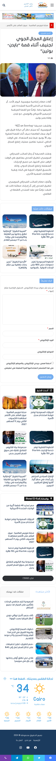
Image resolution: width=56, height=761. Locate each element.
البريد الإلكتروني (46, 340)
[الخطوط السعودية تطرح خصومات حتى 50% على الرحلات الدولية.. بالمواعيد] (41, 252)
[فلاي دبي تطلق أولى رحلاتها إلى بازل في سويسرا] (44, 662)
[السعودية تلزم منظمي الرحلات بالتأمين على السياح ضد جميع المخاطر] (44, 606)
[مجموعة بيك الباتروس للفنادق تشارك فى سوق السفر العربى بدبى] (14, 437)
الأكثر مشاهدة (43, 592)
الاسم (50, 328)
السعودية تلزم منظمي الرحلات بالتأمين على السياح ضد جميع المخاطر (18, 604)
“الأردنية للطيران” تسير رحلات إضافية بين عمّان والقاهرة (16, 265)
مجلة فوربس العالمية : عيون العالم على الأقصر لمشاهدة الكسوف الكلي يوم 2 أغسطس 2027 (15, 418)
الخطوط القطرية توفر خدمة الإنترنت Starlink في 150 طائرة (43, 234)
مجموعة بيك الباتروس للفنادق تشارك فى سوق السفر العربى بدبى (15, 450)
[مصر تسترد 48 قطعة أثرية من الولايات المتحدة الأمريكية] (45, 510)
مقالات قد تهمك (14, 592)
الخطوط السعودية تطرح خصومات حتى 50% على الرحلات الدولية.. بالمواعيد (42, 265)
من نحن (28, 740)
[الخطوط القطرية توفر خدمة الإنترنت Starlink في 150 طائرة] (41, 221)
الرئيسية (36, 740)
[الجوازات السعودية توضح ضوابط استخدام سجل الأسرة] (42, 402)
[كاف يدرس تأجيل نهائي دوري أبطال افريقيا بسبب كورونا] (44, 620)
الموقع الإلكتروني (45, 352)
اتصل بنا (19, 740)
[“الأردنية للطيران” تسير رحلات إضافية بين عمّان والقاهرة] (14, 252)
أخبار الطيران (45, 33)
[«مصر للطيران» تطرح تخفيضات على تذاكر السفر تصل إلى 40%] (44, 648)
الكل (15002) (28, 578)
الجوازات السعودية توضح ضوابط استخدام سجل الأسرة (42, 415)
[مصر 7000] (35, 5)
